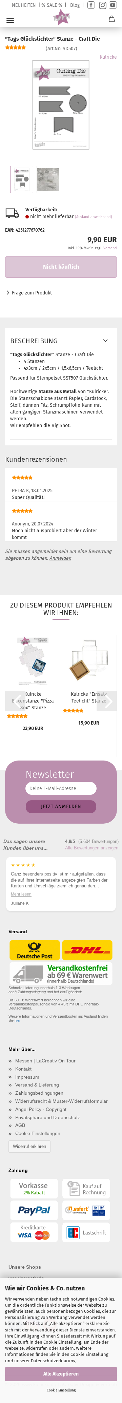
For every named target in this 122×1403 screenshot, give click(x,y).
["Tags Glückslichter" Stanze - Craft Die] (61, 105)
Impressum (27, 1077)
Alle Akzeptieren (61, 1374)
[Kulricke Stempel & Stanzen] (61, 17)
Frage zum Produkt (32, 293)
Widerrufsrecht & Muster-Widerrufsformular (61, 1101)
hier (17, 1020)
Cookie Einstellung (61, 1390)
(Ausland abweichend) (93, 217)
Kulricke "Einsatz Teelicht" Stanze (89, 697)
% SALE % (51, 5)
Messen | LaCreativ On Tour (45, 1060)
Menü (10, 20)
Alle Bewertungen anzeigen (91, 847)
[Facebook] (91, 5)
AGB (20, 1125)
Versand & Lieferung (37, 1085)
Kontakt (23, 1069)
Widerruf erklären (29, 1146)
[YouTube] (113, 5)
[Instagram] (101, 5)
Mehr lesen (21, 894)
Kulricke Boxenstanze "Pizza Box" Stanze (33, 701)
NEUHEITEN (24, 5)
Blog (75, 5)
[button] (15, 701)
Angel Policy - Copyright (40, 1109)
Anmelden (60, 558)
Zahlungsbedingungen (39, 1093)
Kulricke (108, 57)
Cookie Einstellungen (37, 1133)
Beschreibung (34, 341)
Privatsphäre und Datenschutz (47, 1117)
